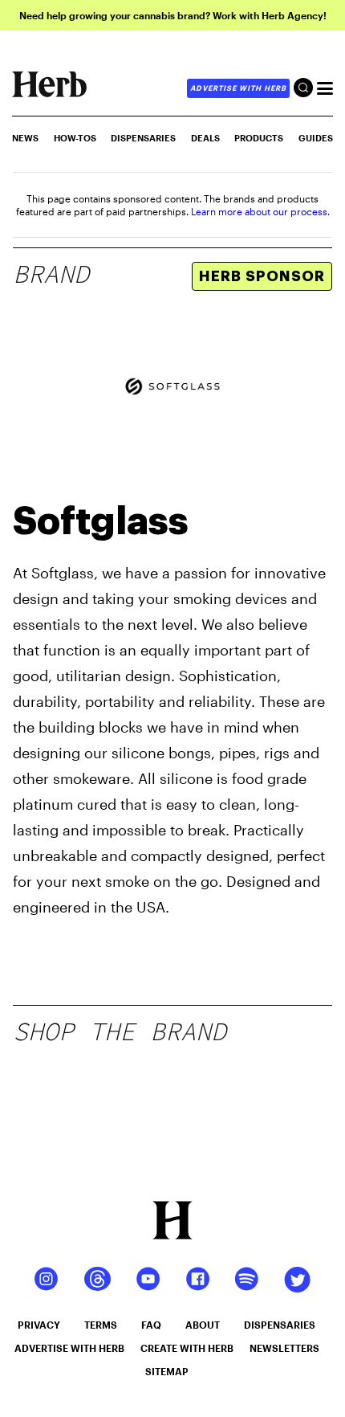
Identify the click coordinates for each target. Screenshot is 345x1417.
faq (151, 1324)
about (202, 1324)
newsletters (284, 1348)
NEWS (25, 138)
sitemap (167, 1371)
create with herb (186, 1348)
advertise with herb (238, 88)
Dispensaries (143, 138)
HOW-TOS (75, 138)
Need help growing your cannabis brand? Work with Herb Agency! (173, 15)
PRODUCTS (258, 138)
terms (100, 1324)
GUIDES (315, 138)
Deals (205, 138)
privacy (39, 1324)
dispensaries (279, 1324)
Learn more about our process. (260, 211)
